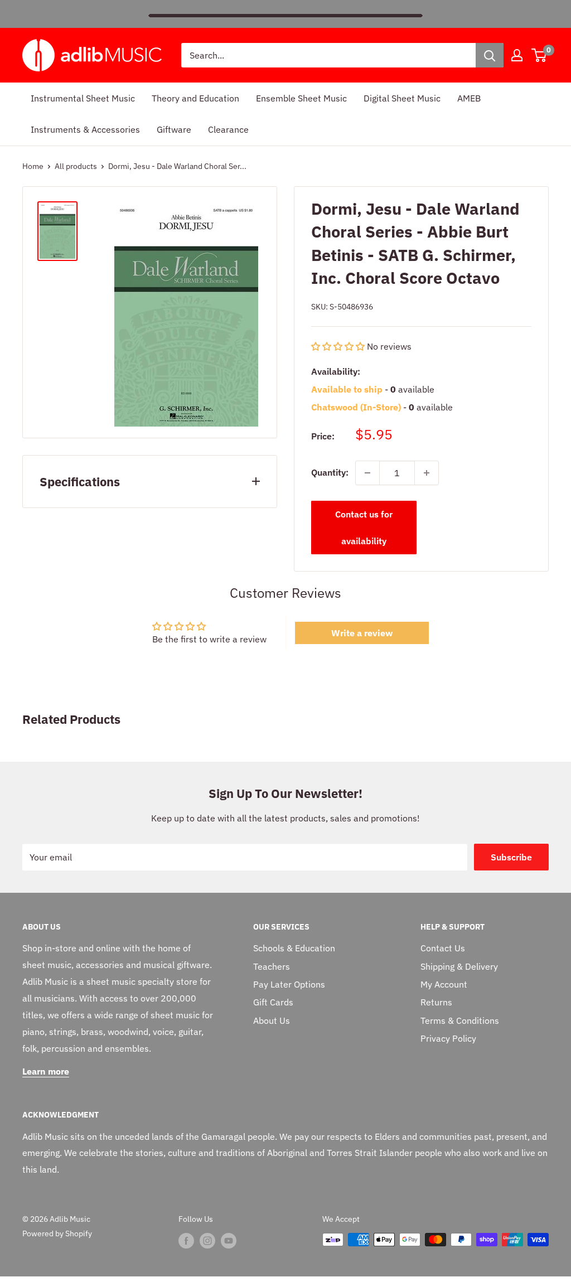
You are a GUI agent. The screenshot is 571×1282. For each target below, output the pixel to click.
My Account (443, 984)
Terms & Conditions (459, 1020)
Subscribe (511, 857)
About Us (271, 1020)
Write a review (362, 632)
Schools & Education (294, 948)
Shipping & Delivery (459, 966)
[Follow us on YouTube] (228, 1241)
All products (76, 166)
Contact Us (442, 948)
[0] (539, 55)
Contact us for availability (364, 527)
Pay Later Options (289, 984)
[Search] (490, 55)
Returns (436, 1002)
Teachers (271, 966)
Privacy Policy (448, 1038)
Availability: (335, 371)
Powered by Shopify (57, 1233)
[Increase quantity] (426, 473)
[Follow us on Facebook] (186, 1241)
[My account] (516, 55)
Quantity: (330, 472)
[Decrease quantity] (367, 473)
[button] (338, 346)
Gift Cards (273, 1002)
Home (32, 166)
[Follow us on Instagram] (207, 1241)
